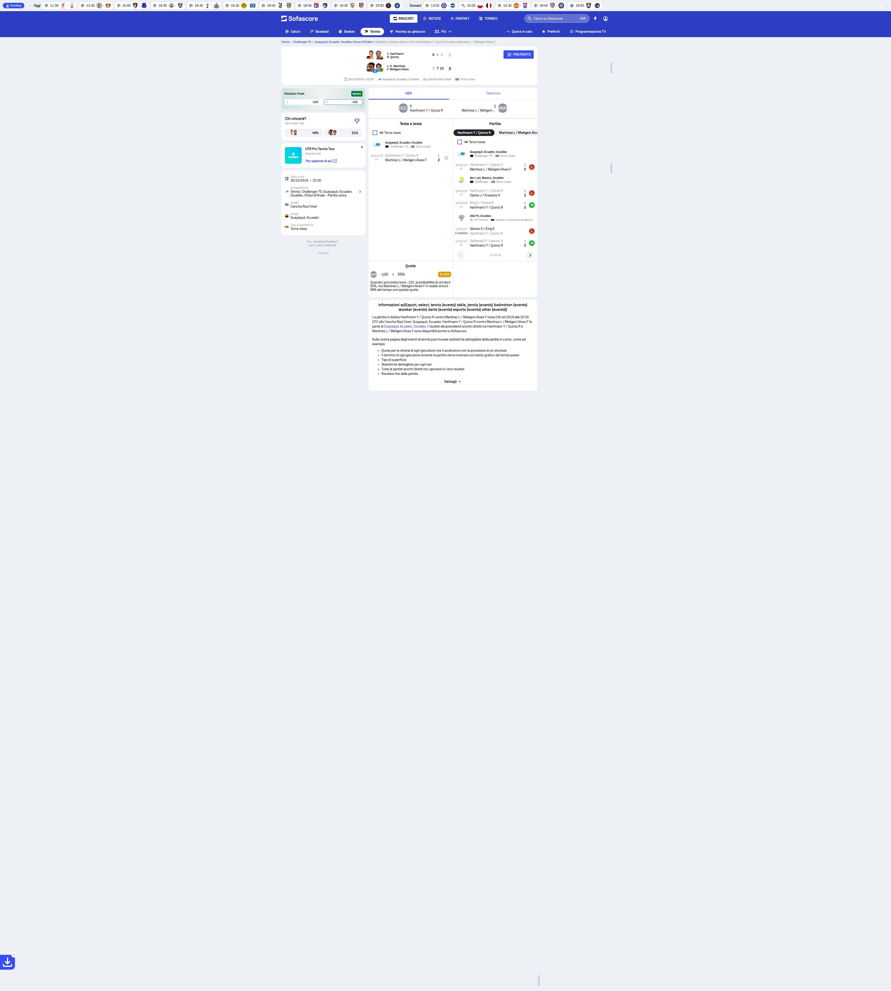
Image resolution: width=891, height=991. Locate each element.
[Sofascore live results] (299, 18)
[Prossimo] (886, 5)
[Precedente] (30, 5)
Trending (15, 5)
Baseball (322, 31)
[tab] (408, 94)
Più (440, 31)
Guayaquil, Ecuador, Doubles (343, 42)
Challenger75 (302, 42)
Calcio (295, 31)
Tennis (375, 31)
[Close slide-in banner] (14, 955)
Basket (349, 31)
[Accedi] (605, 18)
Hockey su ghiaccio (410, 31)
